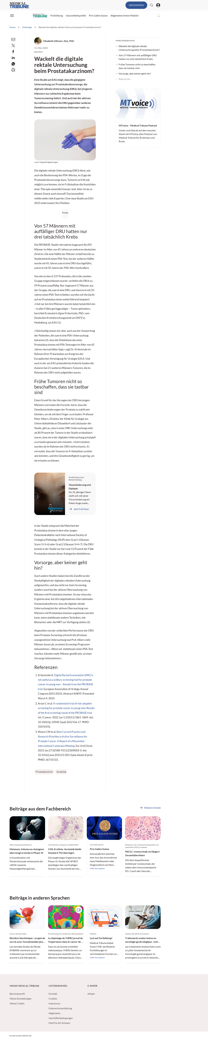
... (158, 15)
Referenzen (124, 79)
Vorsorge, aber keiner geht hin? (135, 73)
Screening (61, 771)
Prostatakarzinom (44, 771)
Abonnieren (136, 5)
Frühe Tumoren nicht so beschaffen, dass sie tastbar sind (137, 66)
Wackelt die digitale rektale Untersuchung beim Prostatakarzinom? (139, 48)
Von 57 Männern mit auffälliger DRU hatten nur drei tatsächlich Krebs (138, 57)
